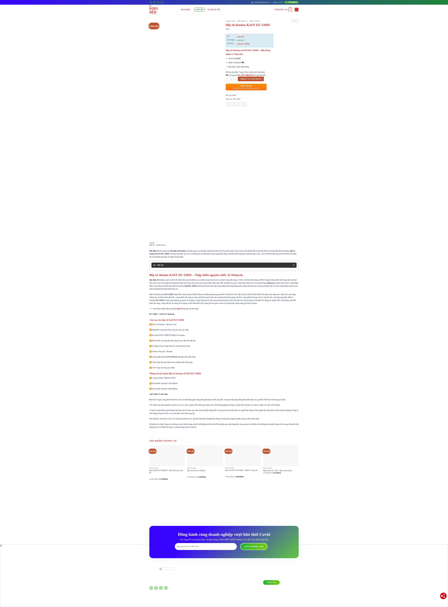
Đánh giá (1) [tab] (161, 245)
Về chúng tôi (213, 9)
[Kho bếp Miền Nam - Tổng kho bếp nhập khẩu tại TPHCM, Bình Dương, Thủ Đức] (165, 9)
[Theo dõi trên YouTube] (161, 2)
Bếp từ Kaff (255, 21)
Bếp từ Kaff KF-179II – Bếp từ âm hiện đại (277, 470)
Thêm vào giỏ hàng (251, 79)
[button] (283, 9)
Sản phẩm (185, 9)
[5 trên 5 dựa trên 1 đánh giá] (249, 32)
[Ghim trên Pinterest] (240, 104)
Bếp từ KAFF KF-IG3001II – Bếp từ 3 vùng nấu (241, 470)
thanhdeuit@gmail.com (200, 593)
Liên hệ (199, 9)
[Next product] (293, 20)
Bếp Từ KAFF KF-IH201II (196, 470)
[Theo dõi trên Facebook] (150, 2)
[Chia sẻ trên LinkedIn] (245, 104)
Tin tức (227, 584)
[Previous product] (297, 20)
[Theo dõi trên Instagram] (154, 2)
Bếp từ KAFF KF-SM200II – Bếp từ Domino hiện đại (166, 471)
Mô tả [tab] (151, 245)
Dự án (227, 581)
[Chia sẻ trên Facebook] (228, 104)
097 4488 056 (247, 75)
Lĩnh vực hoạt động (231, 577)
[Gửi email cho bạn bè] (236, 104)
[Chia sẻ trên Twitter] (232, 104)
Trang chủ (230, 21)
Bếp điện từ (243, 21)
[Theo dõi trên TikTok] (158, 2)
